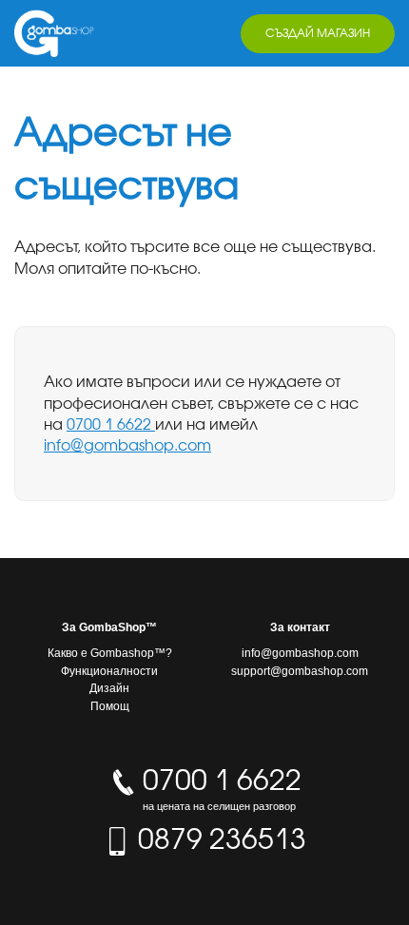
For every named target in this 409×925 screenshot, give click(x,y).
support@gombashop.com (299, 671)
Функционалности (109, 671)
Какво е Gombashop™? (110, 653)
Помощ (109, 706)
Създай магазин (317, 33)
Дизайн (109, 688)
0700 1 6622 (111, 424)
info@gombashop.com (127, 444)
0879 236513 (218, 838)
